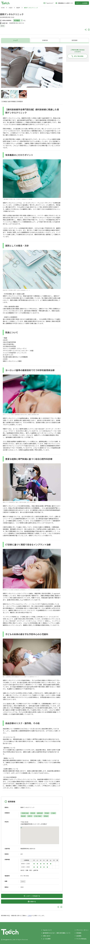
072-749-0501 (24, 876)
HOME (3, 8)
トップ (15, 40)
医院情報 (74, 40)
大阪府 (10, 8)
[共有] (85, 29)
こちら (29, 915)
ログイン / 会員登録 (81, 3)
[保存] (89, 29)
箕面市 (18, 8)
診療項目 (45, 40)
